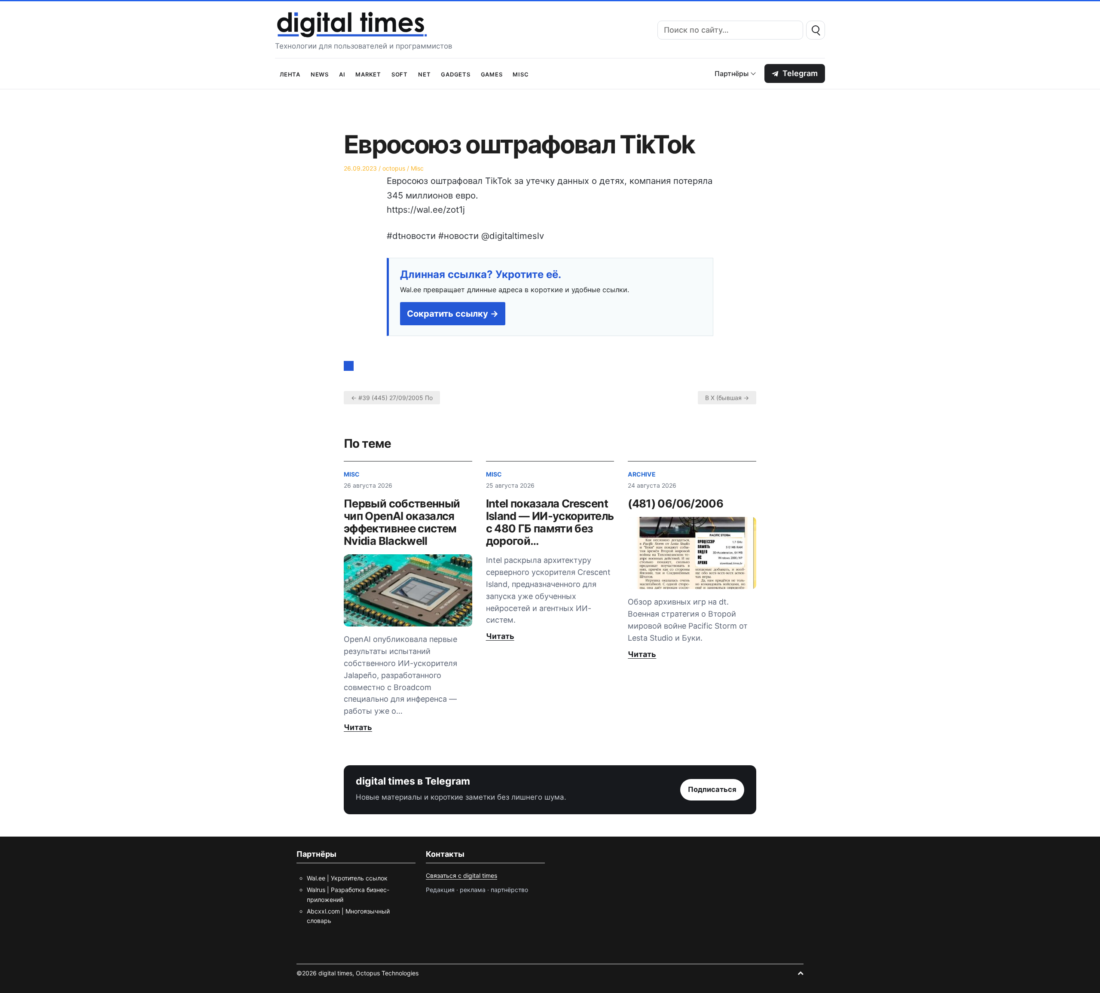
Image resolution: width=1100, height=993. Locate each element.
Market (368, 74)
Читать (358, 727)
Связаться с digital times (461, 875)
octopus (393, 168)
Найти (815, 30)
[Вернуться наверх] (801, 973)
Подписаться (712, 789)
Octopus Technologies (387, 973)
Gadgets (455, 74)
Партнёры (732, 73)
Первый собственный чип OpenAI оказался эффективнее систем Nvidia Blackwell (402, 522)
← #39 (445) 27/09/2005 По (392, 397)
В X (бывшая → (727, 397)
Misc (521, 74)
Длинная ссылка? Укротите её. (480, 275)
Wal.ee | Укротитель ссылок (347, 878)
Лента (290, 74)
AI (342, 74)
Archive (642, 474)
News (320, 74)
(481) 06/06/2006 (675, 503)
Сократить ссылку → (452, 313)
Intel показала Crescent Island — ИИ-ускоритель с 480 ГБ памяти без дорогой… (550, 522)
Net (424, 74)
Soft (399, 74)
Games (492, 74)
